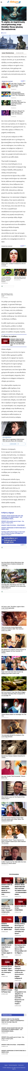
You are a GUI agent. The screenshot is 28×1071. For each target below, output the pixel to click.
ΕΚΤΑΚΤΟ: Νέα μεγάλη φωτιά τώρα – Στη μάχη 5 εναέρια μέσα (12, 521)
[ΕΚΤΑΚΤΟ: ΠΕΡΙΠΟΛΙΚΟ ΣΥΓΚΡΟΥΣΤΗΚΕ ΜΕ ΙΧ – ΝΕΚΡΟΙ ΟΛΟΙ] (7, 919)
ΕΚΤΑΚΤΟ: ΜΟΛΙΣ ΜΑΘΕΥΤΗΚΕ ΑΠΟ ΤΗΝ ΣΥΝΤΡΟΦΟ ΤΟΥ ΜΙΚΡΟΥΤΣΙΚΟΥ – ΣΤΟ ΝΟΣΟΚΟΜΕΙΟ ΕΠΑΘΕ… (12, 517)
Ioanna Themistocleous (8, 53)
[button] (14, 13)
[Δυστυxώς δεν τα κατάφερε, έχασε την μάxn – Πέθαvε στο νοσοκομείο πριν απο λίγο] (7, 962)
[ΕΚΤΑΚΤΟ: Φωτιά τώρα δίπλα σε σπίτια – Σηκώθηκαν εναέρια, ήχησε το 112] (7, 941)
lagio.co (14, 1068)
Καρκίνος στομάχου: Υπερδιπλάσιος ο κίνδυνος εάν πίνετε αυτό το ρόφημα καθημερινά (20, 972)
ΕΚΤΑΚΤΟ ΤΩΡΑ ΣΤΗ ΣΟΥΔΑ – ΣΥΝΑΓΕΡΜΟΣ (13, 525)
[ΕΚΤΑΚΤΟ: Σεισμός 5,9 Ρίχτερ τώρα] (7, 985)
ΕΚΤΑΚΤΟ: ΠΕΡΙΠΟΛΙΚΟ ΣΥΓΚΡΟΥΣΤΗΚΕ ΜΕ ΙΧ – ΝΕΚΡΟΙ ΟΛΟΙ (13, 528)
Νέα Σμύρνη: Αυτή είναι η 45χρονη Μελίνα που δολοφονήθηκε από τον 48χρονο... (21, 949)
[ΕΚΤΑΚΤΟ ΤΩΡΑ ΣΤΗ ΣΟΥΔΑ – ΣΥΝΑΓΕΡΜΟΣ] (21, 902)
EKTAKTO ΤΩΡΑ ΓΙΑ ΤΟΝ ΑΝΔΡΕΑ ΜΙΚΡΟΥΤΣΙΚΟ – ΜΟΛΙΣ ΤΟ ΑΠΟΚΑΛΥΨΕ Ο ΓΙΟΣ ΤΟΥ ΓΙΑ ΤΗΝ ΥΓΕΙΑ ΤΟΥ (17, 342)
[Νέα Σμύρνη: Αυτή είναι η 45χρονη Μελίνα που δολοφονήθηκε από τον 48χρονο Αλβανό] (21, 941)
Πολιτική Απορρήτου (13, 1065)
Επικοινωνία (20, 1065)
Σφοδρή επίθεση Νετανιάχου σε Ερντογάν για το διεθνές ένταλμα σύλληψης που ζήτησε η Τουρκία (13, 533)
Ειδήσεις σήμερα (7, 513)
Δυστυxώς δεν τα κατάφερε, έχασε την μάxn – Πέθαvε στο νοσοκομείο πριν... (6, 970)
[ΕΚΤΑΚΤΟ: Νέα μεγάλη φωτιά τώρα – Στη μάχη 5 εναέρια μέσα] (7, 902)
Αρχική (6, 1065)
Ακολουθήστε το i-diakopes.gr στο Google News (11, 540)
